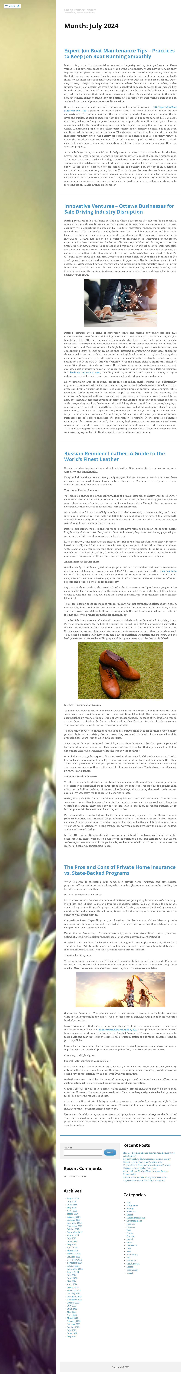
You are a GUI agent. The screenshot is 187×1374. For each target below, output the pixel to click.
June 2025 (72, 1241)
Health (130, 1239)
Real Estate (132, 1254)
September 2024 (75, 1269)
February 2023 (73, 1321)
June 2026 (72, 1204)
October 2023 (73, 1302)
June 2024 (72, 1278)
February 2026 (73, 1217)
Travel (130, 1273)
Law (129, 1248)
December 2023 (74, 1296)
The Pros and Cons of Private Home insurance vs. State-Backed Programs (120, 870)
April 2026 (72, 1210)
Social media (133, 1263)
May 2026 (71, 1207)
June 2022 (72, 1333)
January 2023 (73, 1324)
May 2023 (71, 1312)
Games (130, 1233)
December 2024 (74, 1259)
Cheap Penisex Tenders (80, 10)
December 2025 (74, 1223)
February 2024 (74, 1290)
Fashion (131, 1224)
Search (68, 1147)
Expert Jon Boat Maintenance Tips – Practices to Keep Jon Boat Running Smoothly (119, 53)
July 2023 (71, 1305)
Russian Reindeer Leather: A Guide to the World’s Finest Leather (114, 456)
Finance (131, 1227)
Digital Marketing (136, 1217)
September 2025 (75, 1232)
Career (130, 1214)
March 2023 (72, 1318)
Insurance (132, 1245)
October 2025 (73, 1229)
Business (131, 1211)
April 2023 (72, 1315)
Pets (129, 1251)
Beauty (130, 1208)
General (131, 1236)
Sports (130, 1266)
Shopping (131, 1260)
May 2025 (71, 1244)
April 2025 (72, 1247)
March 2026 (72, 1213)
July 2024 (71, 1275)
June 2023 (72, 1308)
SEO (128, 1257)
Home (130, 1242)
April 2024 (72, 1284)
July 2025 (71, 1238)
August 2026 (73, 1198)
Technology (132, 1270)
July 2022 (71, 1330)
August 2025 (73, 1235)
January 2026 (73, 1220)
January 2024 (73, 1293)
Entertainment (134, 1220)
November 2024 (74, 1262)
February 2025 (73, 1253)
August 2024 (73, 1272)
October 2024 (73, 1266)
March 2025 (72, 1250)
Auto (129, 1202)
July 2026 (71, 1201)
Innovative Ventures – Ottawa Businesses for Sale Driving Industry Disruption (119, 208)
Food (129, 1230)
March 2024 (73, 1287)
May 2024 (71, 1281)
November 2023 (74, 1299)
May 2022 (71, 1336)
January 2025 (73, 1256)
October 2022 (73, 1327)
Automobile (132, 1205)
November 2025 (74, 1226)
